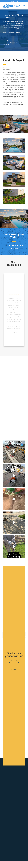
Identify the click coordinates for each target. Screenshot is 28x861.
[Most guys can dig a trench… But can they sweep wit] (14, 452)
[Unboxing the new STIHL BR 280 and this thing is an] (14, 475)
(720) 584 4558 (14, 1)
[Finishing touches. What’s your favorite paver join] (14, 523)
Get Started (14, 669)
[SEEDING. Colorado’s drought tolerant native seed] (14, 499)
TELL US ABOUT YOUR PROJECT (14, 247)
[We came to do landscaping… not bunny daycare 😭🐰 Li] (14, 546)
